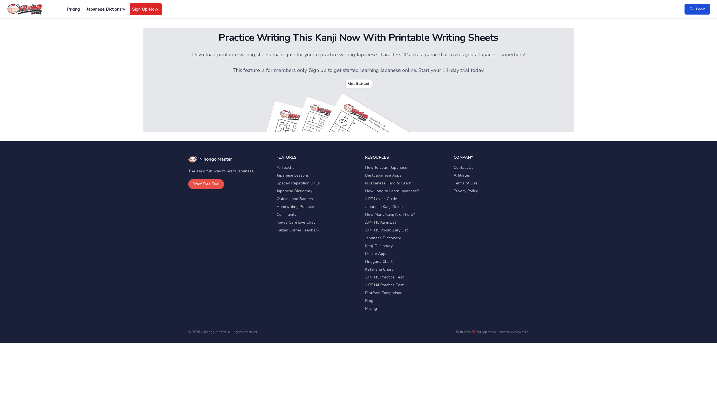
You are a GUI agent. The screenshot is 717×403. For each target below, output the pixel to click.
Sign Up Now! (145, 9)
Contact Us (464, 167)
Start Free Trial (206, 184)
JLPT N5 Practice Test (384, 277)
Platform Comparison (383, 293)
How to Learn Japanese (386, 167)
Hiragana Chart (378, 261)
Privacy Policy (466, 191)
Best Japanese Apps (383, 175)
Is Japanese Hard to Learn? (389, 183)
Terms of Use (466, 183)
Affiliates (462, 175)
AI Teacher (286, 167)
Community (286, 214)
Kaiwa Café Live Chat (296, 222)
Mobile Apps (376, 253)
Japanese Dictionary (106, 9)
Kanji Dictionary (379, 246)
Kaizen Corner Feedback (298, 230)
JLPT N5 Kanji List (380, 222)
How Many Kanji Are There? (390, 214)
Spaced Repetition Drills (298, 183)
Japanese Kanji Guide (384, 206)
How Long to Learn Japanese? (392, 191)
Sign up (318, 70)
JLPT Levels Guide (381, 199)
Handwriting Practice (295, 206)
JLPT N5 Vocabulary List (386, 230)
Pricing (73, 9)
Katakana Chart (379, 269)
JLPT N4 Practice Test (384, 285)
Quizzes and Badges (295, 199)
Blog (369, 300)
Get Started (358, 83)
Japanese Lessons (293, 175)
